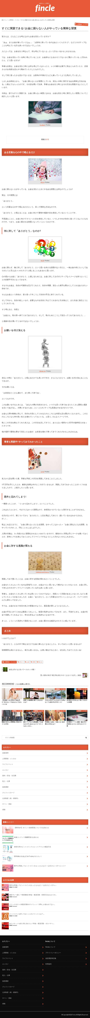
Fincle (74, 1015)
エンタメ (5, 770)
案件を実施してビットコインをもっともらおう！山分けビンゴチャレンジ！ (40, 866)
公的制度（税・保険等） (10, 798)
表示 (46, 139)
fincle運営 (15, 887)
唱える (40, 662)
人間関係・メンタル (10, 662)
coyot (42, 471)
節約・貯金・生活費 (9, 775)
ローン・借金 (7, 804)
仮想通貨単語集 (50, 958)
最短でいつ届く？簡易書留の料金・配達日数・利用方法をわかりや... (32, 895)
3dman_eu (42, 371)
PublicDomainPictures (42, 572)
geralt (42, 260)
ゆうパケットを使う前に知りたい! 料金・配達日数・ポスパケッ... (31, 923)
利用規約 (48, 964)
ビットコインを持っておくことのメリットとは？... (26, 914)
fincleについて (50, 947)
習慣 (33, 662)
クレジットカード (8, 792)
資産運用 (5, 753)
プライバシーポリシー (53, 953)
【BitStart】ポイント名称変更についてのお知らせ (31, 828)
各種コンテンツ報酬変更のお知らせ (26, 837)
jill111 (42, 182)
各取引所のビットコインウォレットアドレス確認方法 (32, 847)
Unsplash (42, 125)
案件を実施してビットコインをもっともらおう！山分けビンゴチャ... (32, 885)
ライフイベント (7, 764)
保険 (3, 809)
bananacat (15, 896)
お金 (27, 662)
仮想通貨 (5, 787)
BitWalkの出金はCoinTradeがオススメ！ (28, 856)
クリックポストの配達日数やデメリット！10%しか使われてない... (32, 904)
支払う (21, 662)
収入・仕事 (6, 781)
